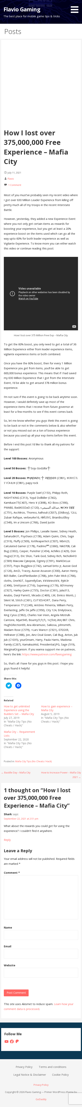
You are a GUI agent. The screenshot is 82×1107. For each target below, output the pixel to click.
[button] (76, 7)
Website (9, 965)
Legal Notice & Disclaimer (29, 1074)
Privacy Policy (24, 1067)
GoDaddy (41, 1099)
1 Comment (14, 185)
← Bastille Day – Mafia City (15, 772)
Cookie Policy (60, 1074)
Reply (7, 840)
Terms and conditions (52, 1067)
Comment (12, 872)
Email (7, 946)
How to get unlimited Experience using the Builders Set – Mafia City (19, 710)
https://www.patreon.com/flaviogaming (47, 654)
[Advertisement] (41, 85)
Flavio (11, 178)
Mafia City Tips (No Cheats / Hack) (33, 761)
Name (8, 927)
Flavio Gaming (21, 9)
